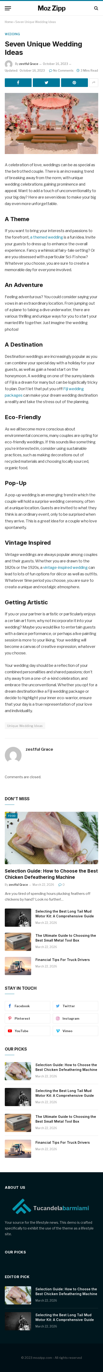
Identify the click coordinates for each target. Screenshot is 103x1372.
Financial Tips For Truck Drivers (63, 960)
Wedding (12, 34)
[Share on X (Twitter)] (46, 82)
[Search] (95, 8)
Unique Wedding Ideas (25, 726)
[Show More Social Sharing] (93, 82)
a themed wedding (46, 237)
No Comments (63, 70)
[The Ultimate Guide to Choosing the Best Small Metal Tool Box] (18, 942)
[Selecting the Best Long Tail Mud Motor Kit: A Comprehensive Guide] (18, 918)
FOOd (12, 815)
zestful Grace (28, 64)
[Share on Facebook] (18, 82)
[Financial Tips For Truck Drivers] (18, 966)
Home (9, 22)
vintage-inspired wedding (65, 567)
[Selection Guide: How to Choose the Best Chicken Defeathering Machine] (51, 838)
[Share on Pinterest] (74, 82)
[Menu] (8, 8)
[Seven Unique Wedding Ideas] (51, 123)
